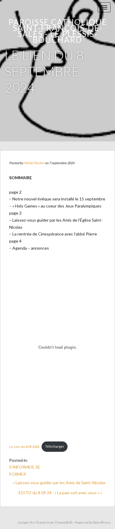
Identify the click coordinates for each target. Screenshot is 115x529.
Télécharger (54, 446)
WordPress (102, 522)
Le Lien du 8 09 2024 (24, 446)
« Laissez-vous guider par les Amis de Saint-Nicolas (59, 482)
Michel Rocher (34, 163)
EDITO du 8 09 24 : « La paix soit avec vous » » (60, 492)
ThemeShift (64, 522)
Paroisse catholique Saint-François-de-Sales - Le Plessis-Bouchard (57, 31)
